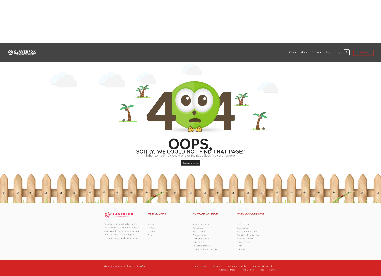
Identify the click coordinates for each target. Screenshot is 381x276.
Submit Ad (363, 53)
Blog (327, 52)
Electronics (242, 228)
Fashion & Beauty (201, 238)
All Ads (303, 52)
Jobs (239, 245)
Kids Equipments (201, 224)
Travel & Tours (244, 242)
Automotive (243, 224)
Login (339, 52)
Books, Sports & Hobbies (205, 249)
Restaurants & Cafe (247, 231)
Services (241, 249)
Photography (199, 235)
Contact (316, 52)
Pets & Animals (200, 231)
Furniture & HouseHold (248, 235)
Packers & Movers (201, 245)
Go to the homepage (191, 163)
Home (292, 52)
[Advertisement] (89, 21)
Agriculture (198, 228)
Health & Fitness (245, 238)
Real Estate (198, 242)
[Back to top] (371, 257)
